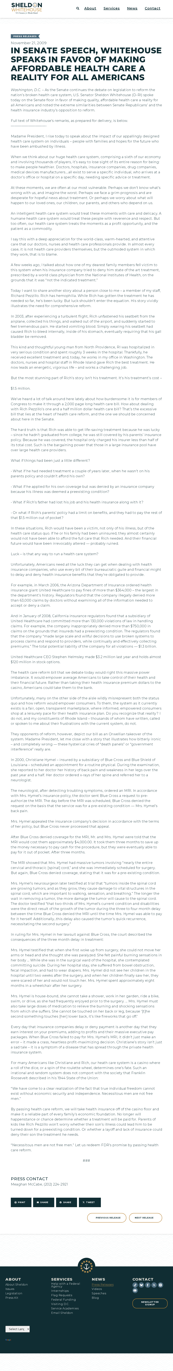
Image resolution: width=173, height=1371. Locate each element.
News (98, 1279)
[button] (92, 8)
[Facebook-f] (148, 1285)
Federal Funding (63, 1299)
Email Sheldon (62, 1312)
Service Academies (65, 1308)
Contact (143, 1279)
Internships (60, 1290)
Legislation (13, 1293)
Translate (21, 1340)
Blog (95, 1297)
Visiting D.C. (60, 1304)
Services (61, 1279)
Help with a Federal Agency (65, 1285)
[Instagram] (160, 1285)
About (13, 1279)
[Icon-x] (154, 1285)
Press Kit (11, 1297)
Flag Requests (61, 1295)
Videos (97, 1289)
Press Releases (25, 36)
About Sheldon (16, 1284)
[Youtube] (135, 1290)
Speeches (99, 1293)
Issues (9, 1289)
